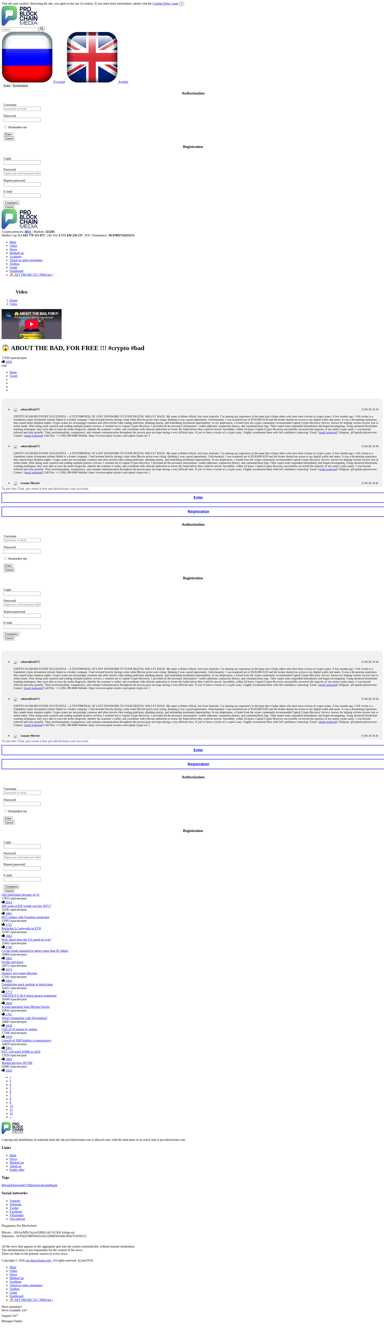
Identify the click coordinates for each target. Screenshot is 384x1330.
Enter (7, 85)
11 (11, 1109)
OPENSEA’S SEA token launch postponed (29, 995)
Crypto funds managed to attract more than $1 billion (35, 950)
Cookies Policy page (165, 3)
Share (13, 372)
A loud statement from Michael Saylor (26, 1007)
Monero (34, 1185)
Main (13, 242)
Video (13, 245)
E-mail (8, 191)
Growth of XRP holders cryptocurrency (27, 1040)
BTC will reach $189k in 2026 (21, 1051)
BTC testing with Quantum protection (25, 917)
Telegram (15, 1204)
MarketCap (17, 253)
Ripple (53, 1185)
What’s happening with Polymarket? (24, 1018)
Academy (16, 256)
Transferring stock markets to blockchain (27, 984)
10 (11, 1106)
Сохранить (11, 202)
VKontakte (17, 1215)
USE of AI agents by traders (19, 1029)
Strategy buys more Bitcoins (19, 973)
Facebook (16, 1211)
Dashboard (16, 271)
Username (10, 104)
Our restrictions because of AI (20, 894)
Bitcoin (6, 1185)
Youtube (15, 1200)
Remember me (17, 127)
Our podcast (17, 1219)
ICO (26, 1185)
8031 (28, 231)
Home (13, 300)
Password (10, 116)
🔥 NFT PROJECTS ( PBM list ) (31, 274)
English (123, 81)
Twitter (14, 1208)
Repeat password (14, 180)
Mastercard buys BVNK (17, 1063)
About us (26, 260)
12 (11, 1113)
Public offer (17, 1169)
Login (7, 158)
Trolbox (15, 263)
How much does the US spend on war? (26, 939)
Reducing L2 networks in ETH (21, 928)
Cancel (9, 138)
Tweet (13, 376)
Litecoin (44, 1185)
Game (13, 267)
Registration (20, 85)
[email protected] (328, 432)
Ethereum (17, 1185)
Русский (59, 81)
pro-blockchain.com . (39, 1260)
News (13, 249)
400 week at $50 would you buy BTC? (26, 906)
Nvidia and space (12, 962)
